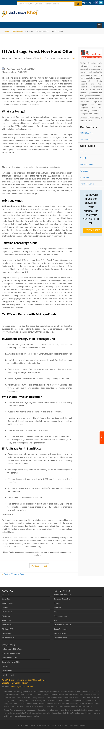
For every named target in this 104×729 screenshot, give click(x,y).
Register (91, 2)
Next (45, 565)
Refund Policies (60, 633)
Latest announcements (62, 624)
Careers (5, 607)
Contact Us (6, 599)
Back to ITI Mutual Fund (14, 574)
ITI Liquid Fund (85, 139)
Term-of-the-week (60, 629)
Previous (35, 565)
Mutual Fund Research (62, 594)
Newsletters (6, 633)
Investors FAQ (7, 624)
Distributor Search (60, 637)
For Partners (84, 177)
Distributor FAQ (7, 629)
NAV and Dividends (87, 164)
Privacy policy (7, 612)
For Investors (85, 171)
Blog (55, 620)
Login (84, 2)
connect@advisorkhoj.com (22, 686)
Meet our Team (7, 603)
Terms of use (6, 620)
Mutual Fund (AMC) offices (12, 649)
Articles (56, 603)
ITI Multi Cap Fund (86, 133)
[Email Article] (73, 58)
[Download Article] (3, 61)
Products (83, 158)
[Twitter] (101, 2)
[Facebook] (96, 2)
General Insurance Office (11, 662)
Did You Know (7, 670)
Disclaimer (6, 616)
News (56, 612)
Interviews (57, 607)
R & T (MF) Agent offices (11, 653)
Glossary (5, 666)
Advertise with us (8, 637)
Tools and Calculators (62, 599)
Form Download (8, 675)
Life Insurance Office (9, 657)
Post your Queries (60, 616)
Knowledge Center (87, 184)
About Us (83, 151)
